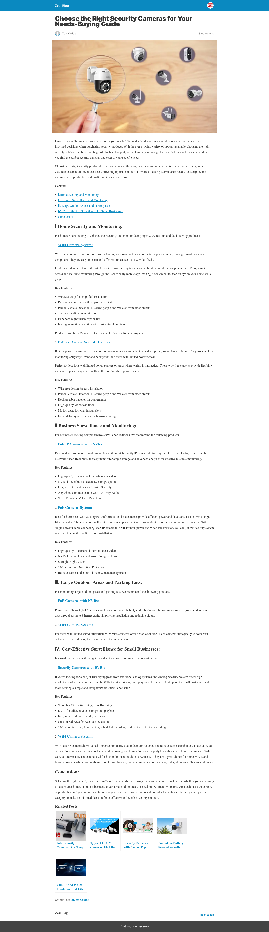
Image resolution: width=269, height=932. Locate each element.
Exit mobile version (134, 926)
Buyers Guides (79, 899)
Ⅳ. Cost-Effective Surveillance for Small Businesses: (90, 211)
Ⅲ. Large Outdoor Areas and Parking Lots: (84, 205)
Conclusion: (65, 216)
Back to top (207, 914)
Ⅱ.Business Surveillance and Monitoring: (83, 200)
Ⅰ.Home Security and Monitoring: (78, 194)
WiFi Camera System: (75, 624)
